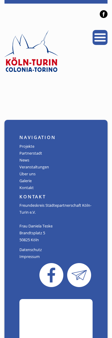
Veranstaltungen (34, 167)
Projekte (26, 146)
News (24, 160)
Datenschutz (30, 249)
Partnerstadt (30, 153)
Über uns (27, 173)
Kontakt (26, 187)
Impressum (29, 256)
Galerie (25, 180)
